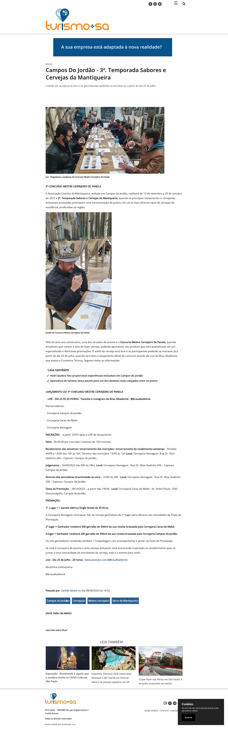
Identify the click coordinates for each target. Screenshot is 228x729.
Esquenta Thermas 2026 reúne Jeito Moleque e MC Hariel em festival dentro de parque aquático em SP (111, 678)
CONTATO (164, 710)
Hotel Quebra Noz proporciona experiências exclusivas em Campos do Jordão (96, 375)
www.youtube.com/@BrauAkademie (106, 560)
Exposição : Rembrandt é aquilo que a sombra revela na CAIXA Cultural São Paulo (67, 677)
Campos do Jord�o (58, 600)
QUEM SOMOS (151, 710)
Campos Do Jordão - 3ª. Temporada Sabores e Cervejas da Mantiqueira (106, 73)
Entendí (188, 717)
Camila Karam (69, 590)
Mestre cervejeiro (98, 600)
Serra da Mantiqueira (125, 600)
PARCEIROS (175, 710)
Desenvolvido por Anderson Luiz (60, 724)
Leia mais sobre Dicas (56, 630)
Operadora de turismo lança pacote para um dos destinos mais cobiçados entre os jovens (103, 381)
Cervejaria (79, 600)
